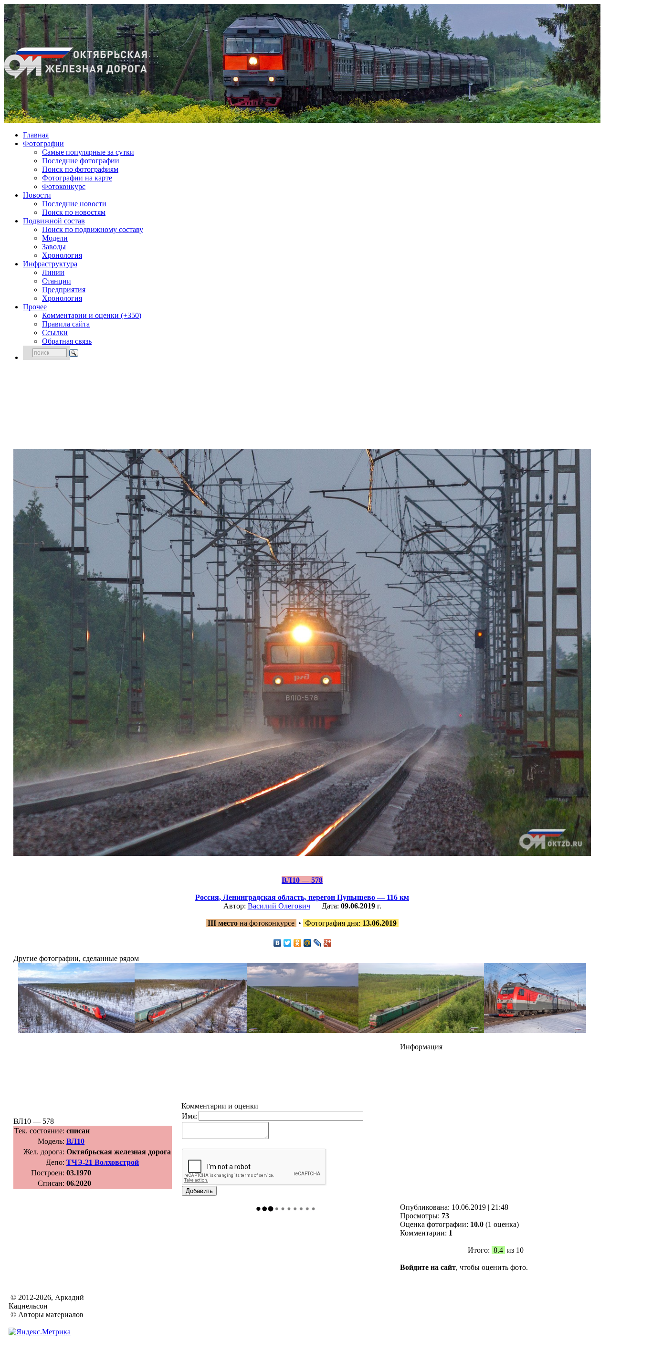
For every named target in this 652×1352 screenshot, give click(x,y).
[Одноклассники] (298, 943)
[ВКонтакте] (278, 943)
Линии (53, 272)
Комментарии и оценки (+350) (91, 315)
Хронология (62, 255)
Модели (55, 238)
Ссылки (55, 332)
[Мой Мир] (308, 943)
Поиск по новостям (73, 212)
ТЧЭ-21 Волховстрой (102, 1162)
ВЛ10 (75, 1141)
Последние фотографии (80, 161)
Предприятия (63, 289)
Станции (56, 281)
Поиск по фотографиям (80, 169)
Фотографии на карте (77, 178)
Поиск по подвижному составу (92, 229)
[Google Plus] (328, 943)
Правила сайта (66, 324)
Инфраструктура (50, 264)
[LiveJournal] (318, 943)
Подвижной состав (54, 221)
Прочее (35, 307)
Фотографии (43, 143)
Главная (36, 135)
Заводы (54, 247)
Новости (37, 195)
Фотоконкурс (63, 186)
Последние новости (74, 204)
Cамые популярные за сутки (88, 152)
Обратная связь (67, 341)
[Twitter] (288, 943)
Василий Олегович (279, 906)
